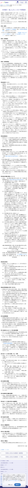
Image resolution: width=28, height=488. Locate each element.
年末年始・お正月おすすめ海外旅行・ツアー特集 (14, 456)
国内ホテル (2, 467)
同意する (17, 484)
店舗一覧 (17, 2)
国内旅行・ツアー (4, 465)
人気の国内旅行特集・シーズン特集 (7, 462)
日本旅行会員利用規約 (7, 343)
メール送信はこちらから (22, 254)
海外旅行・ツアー (4, 471)
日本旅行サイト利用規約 (11, 29)
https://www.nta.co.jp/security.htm (16, 179)
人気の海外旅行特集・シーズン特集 (7, 469)
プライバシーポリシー (14, 480)
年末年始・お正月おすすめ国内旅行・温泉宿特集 (14, 453)
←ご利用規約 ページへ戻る (4, 449)
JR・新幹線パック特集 (5, 460)
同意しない (10, 484)
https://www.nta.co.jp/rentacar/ (11, 156)
